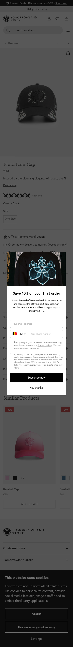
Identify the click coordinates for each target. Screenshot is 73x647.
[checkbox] (11, 342)
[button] (61, 256)
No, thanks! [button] (37, 387)
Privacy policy (45, 345)
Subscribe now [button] (36, 377)
